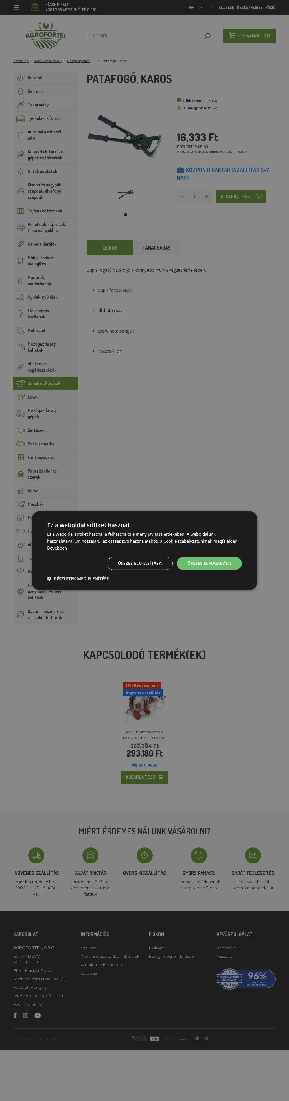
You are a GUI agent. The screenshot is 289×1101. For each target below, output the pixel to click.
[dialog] (144, 550)
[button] (78, 578)
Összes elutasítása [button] (140, 563)
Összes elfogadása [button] (209, 563)
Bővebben (57, 548)
